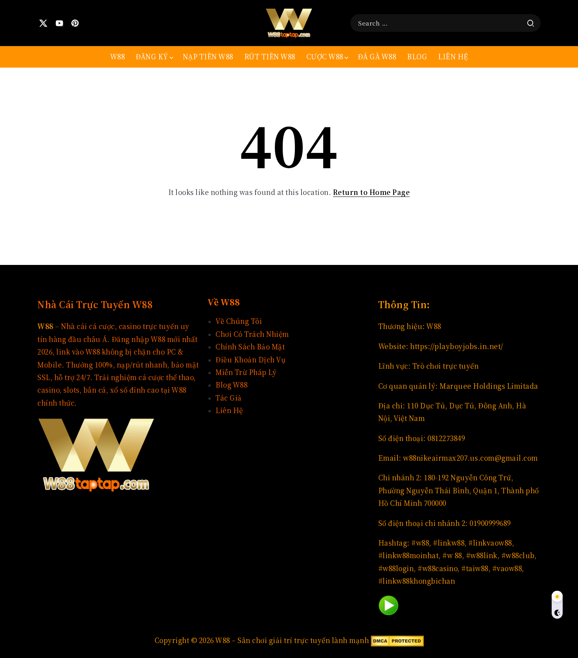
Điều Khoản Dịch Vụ (250, 360)
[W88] (289, 22)
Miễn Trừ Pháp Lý (245, 372)
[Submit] (531, 23)
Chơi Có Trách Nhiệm (252, 334)
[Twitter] (43, 23)
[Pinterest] (75, 23)
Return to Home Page (371, 192)
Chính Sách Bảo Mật (250, 347)
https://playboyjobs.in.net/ (456, 346)
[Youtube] (59, 23)
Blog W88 (231, 385)
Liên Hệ (229, 410)
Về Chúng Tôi (238, 321)
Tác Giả (228, 398)
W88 (433, 326)
